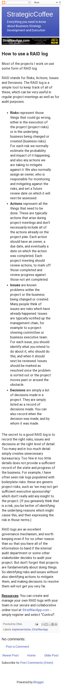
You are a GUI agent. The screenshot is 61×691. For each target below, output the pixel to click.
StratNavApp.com (35, 610)
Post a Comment (17, 646)
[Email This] (43, 624)
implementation (21, 629)
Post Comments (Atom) (36, 662)
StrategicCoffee (30, 14)
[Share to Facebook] (52, 624)
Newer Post (11, 655)
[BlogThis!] (46, 624)
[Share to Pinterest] (56, 624)
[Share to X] (49, 624)
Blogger (38, 682)
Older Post (51, 655)
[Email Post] (36, 624)
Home (31, 655)
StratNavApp (40, 629)
